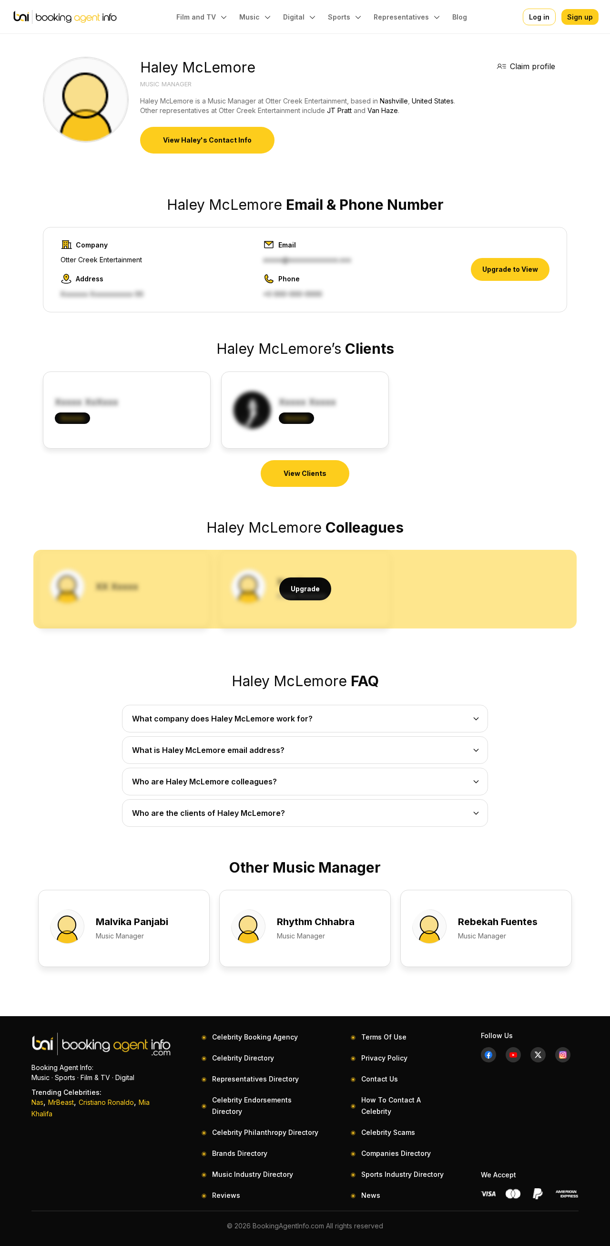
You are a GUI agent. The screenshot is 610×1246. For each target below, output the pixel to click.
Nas (37, 1102)
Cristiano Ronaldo (106, 1102)
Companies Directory (396, 1153)
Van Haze (382, 110)
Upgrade (305, 589)
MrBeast (61, 1102)
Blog (459, 17)
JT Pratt (339, 110)
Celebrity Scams (388, 1132)
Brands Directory (239, 1153)
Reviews (226, 1195)
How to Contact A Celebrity (391, 1105)
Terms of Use (384, 1037)
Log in (539, 17)
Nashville (394, 101)
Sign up (580, 17)
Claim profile (532, 66)
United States (433, 101)
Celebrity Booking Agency (255, 1037)
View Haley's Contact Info (207, 140)
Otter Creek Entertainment (101, 260)
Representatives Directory (255, 1079)
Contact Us (379, 1079)
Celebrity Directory (243, 1058)
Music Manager (166, 84)
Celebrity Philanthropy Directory (265, 1132)
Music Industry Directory (252, 1174)
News (370, 1195)
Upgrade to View (510, 269)
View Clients (305, 473)
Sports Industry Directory (402, 1174)
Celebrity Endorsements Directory (252, 1105)
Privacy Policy (384, 1058)
